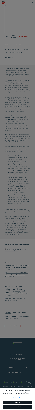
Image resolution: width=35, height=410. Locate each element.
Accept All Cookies (17, 407)
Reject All (17, 402)
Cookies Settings (17, 397)
